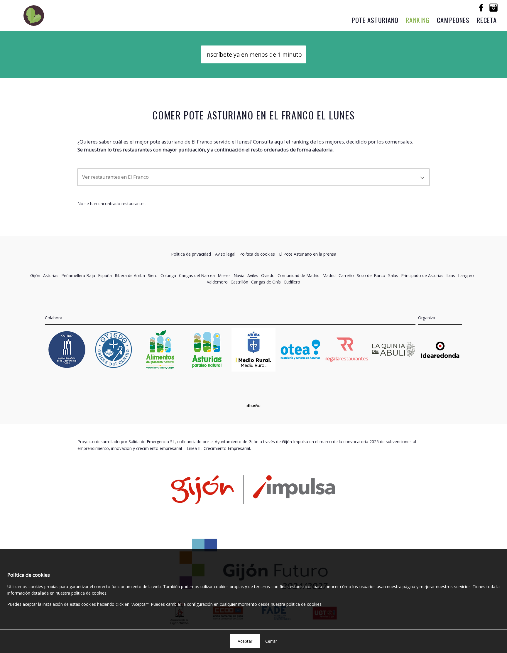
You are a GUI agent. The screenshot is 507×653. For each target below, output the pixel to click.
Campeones (453, 20)
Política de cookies (257, 254)
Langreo (466, 275)
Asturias (50, 275)
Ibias (450, 275)
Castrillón (239, 282)
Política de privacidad (191, 254)
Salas (393, 275)
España (105, 275)
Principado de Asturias (422, 275)
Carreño (346, 275)
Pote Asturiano (375, 20)
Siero (153, 275)
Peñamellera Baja (78, 275)
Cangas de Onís (266, 282)
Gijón (35, 275)
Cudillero (292, 282)
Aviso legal (225, 254)
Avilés (252, 275)
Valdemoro (217, 282)
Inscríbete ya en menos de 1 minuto (253, 54)
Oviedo (268, 275)
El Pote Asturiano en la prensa (307, 254)
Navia (239, 275)
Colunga (168, 275)
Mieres (224, 275)
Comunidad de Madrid (299, 275)
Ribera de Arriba (130, 275)
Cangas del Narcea (197, 275)
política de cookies (89, 593)
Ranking (418, 20)
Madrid (329, 275)
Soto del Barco (371, 275)
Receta (487, 20)
